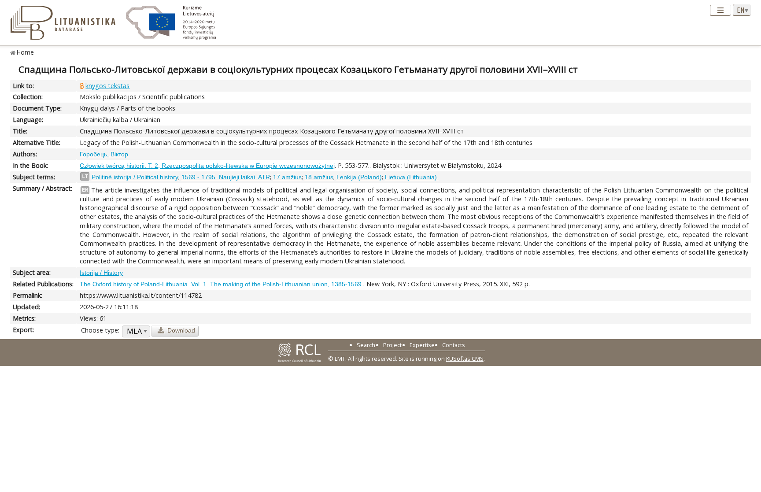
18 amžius (319, 177)
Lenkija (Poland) (359, 177)
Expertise (422, 345)
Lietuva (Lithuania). (412, 177)
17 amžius (287, 177)
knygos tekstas (107, 85)
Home (25, 52)
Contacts (453, 345)
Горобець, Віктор (104, 154)
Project (392, 345)
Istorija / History (101, 272)
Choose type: (100, 330)
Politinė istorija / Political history (135, 177)
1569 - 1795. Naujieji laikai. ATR (225, 177)
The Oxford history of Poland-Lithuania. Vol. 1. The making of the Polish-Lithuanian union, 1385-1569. (221, 284)
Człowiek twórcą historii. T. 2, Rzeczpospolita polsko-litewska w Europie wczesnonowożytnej (207, 165)
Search (366, 345)
